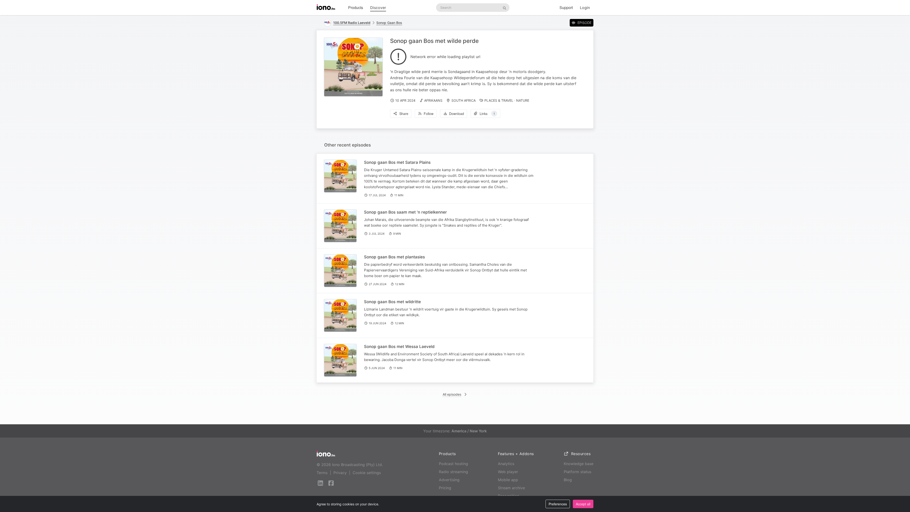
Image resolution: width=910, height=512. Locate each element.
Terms (322, 472)
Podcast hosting (453, 463)
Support (566, 7)
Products (355, 7)
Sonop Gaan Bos (389, 23)
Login (585, 7)
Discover (378, 7)
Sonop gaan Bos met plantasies (394, 257)
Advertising (449, 479)
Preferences (558, 504)
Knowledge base (578, 463)
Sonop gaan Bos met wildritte (392, 301)
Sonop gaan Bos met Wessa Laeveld (399, 346)
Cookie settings (367, 472)
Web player (508, 471)
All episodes (452, 394)
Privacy (340, 472)
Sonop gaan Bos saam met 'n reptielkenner (405, 212)
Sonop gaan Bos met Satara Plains (397, 162)
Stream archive (511, 487)
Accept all (583, 504)
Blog (568, 479)
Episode (585, 23)
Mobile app (508, 479)
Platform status (577, 471)
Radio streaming (453, 471)
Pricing (445, 487)
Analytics (506, 463)
